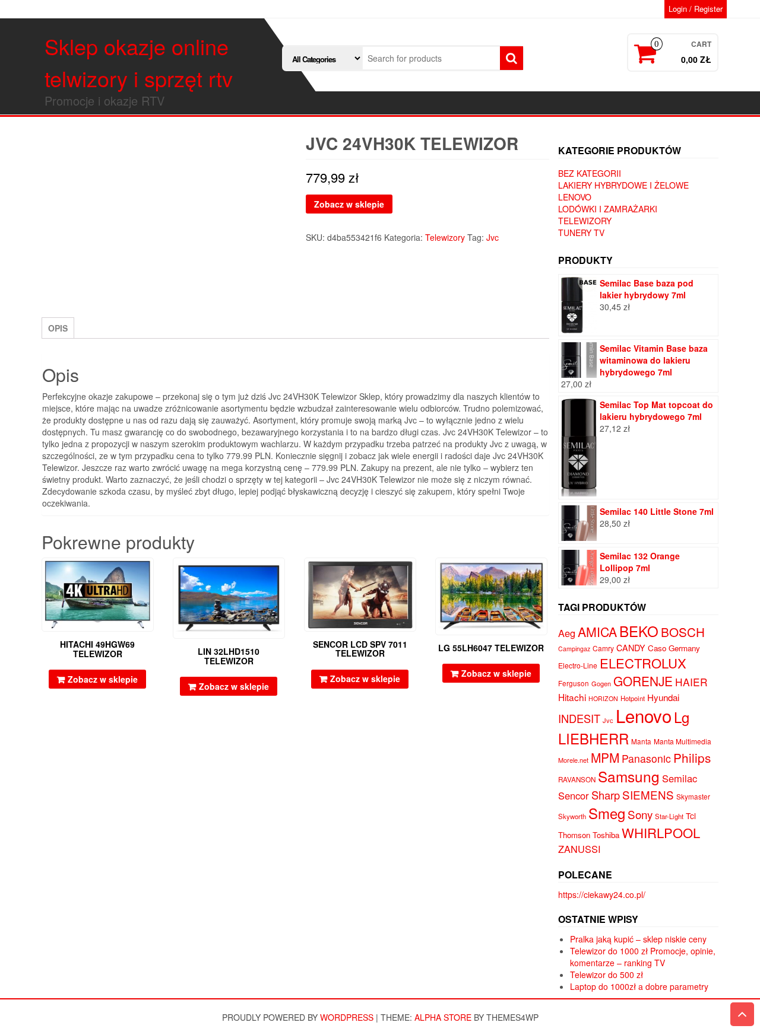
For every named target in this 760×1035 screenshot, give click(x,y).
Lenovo (574, 197)
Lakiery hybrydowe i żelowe (623, 185)
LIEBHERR (593, 738)
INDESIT (579, 718)
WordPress (346, 1017)
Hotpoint (632, 698)
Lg (681, 716)
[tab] (58, 328)
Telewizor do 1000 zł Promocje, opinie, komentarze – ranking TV (642, 957)
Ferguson (573, 683)
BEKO (638, 630)
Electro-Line (577, 665)
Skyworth (572, 816)
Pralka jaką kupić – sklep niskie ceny (638, 939)
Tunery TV (581, 232)
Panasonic (646, 758)
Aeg (566, 633)
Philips (692, 757)
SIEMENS (648, 794)
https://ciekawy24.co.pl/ (601, 894)
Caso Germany (674, 648)
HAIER (691, 681)
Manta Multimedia (682, 741)
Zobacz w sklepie (349, 204)
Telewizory (445, 237)
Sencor (573, 795)
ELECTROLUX (643, 663)
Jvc (492, 237)
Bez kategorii (589, 173)
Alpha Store (442, 1017)
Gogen (601, 683)
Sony (640, 814)
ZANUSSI (579, 849)
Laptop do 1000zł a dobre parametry (639, 986)
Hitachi (572, 696)
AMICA (597, 632)
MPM (605, 757)
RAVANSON (577, 779)
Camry (603, 648)
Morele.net (573, 760)
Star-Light (669, 816)
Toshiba (606, 834)
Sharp (605, 794)
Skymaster (693, 796)
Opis (58, 328)
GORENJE (643, 681)
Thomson (574, 834)
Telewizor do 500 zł (606, 974)
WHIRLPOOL (661, 832)
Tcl (691, 815)
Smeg (606, 812)
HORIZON (603, 698)
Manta (641, 741)
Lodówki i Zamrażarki (607, 209)
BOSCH (683, 632)
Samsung (629, 776)
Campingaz (574, 648)
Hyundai (663, 697)
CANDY (630, 648)
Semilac (679, 778)
